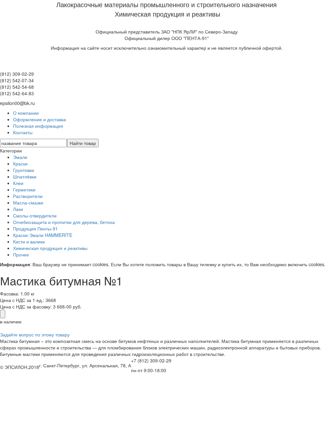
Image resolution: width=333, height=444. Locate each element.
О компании (26, 113)
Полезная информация (38, 126)
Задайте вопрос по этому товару (35, 334)
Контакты (23, 132)
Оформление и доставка (39, 119)
